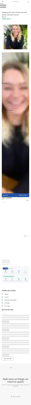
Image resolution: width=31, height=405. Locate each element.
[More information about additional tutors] (10, 264)
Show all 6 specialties (9, 110)
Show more (4, 83)
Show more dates (8, 358)
